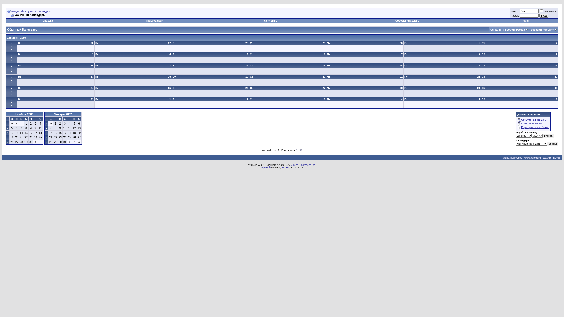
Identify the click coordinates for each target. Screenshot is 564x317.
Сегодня (495, 29)
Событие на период (532, 123)
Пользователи (154, 20)
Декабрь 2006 (16, 37)
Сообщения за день (407, 20)
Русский (266, 167)
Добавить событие (542, 29)
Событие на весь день (533, 119)
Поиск (525, 20)
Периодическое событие (535, 127)
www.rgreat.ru (532, 157)
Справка (48, 20)
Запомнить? (550, 11)
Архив (547, 157)
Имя (513, 11)
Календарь (45, 11)
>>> (11, 46)
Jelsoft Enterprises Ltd (303, 165)
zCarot (285, 167)
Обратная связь (512, 157)
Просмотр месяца (514, 29)
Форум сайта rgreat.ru (23, 11)
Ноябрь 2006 (24, 114)
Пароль (515, 15)
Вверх (556, 157)
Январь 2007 (63, 114)
